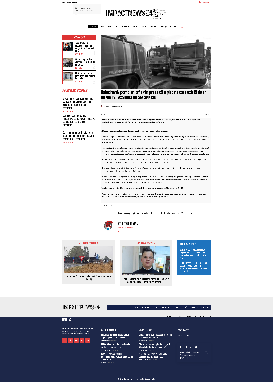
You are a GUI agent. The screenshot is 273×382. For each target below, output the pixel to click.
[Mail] (76, 340)
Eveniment (79, 68)
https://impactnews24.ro (126, 227)
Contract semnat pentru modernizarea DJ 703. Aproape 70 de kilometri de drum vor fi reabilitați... (79, 120)
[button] (182, 26)
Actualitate (79, 54)
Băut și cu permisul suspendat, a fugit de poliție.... (85, 62)
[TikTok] (82, 340)
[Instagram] (70, 340)
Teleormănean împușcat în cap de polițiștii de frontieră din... (84, 47)
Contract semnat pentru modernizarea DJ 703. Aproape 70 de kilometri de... (117, 357)
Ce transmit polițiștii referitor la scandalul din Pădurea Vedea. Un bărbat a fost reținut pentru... (78, 135)
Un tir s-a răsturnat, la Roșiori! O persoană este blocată (88, 278)
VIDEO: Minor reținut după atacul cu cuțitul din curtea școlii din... (116, 346)
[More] (208, 205)
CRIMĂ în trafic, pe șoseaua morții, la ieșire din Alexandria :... (155, 336)
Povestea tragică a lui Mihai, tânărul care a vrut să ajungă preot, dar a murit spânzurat (146, 281)
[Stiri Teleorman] (102, 106)
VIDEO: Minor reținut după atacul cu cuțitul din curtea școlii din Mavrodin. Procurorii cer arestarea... (78, 103)
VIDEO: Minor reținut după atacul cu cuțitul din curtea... (85, 76)
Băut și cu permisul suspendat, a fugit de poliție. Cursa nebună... (115, 336)
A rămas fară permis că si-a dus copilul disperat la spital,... (153, 355)
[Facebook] (118, 231)
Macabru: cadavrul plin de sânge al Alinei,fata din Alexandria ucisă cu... (155, 346)
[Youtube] (122, 231)
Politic (66, 128)
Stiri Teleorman (118, 106)
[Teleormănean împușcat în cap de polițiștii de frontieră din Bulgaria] (68, 46)
